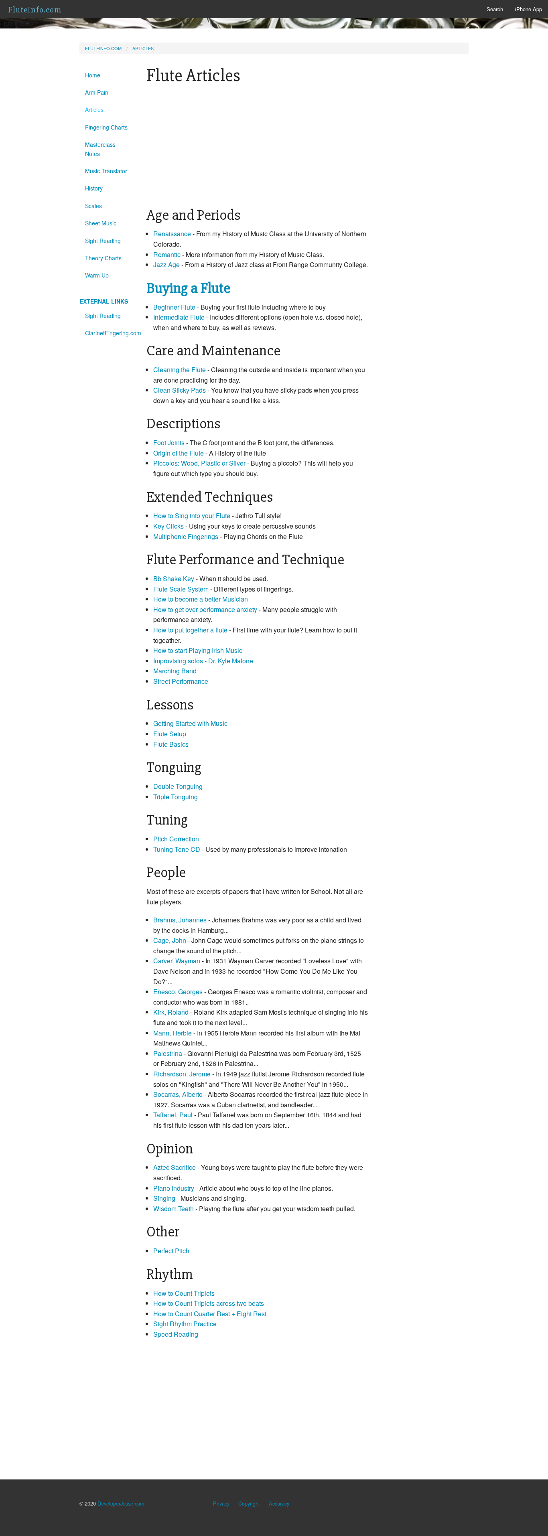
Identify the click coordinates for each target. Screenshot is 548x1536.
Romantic (167, 254)
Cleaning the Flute (179, 369)
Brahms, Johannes (180, 919)
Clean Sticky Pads (179, 390)
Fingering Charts (106, 127)
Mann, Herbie (172, 1033)
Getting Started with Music (190, 723)
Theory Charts (103, 258)
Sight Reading (103, 241)
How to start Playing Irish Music (197, 650)
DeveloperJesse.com (120, 1503)
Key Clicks (169, 526)
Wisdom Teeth (174, 1208)
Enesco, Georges (178, 991)
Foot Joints (169, 442)
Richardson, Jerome (182, 1073)
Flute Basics (171, 744)
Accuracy (279, 1503)
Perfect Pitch (171, 1250)
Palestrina (167, 1053)
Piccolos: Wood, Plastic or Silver (200, 463)
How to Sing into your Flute (191, 515)
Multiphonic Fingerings (186, 536)
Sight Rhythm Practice (185, 1323)
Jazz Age (166, 264)
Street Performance (180, 681)
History (94, 188)
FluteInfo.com (35, 10)
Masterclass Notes (100, 148)
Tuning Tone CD (177, 849)
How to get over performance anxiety (205, 609)
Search (495, 9)
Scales (93, 206)
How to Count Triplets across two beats (208, 1303)
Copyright (249, 1503)
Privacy (221, 1503)
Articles (143, 48)
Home (92, 75)
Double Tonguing (178, 786)
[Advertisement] (257, 147)
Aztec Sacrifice (174, 1167)
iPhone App (528, 9)
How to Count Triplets (184, 1293)
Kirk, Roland (171, 1012)
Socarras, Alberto (178, 1094)
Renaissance (172, 233)
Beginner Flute (174, 307)
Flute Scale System (181, 589)
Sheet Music (100, 223)
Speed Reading (175, 1334)
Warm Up (97, 275)
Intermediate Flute (179, 317)
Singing (164, 1198)
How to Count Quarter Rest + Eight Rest (209, 1313)
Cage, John (169, 940)
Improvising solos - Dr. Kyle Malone (203, 660)
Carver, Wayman (176, 960)
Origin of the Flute (178, 453)
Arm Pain (96, 92)
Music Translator (106, 171)
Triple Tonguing (175, 796)
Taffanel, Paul (173, 1114)
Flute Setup (169, 733)
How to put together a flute (190, 629)
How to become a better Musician (200, 599)
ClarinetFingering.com (109, 333)
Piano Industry (173, 1188)
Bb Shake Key (173, 578)
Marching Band (175, 670)
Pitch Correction (176, 838)
